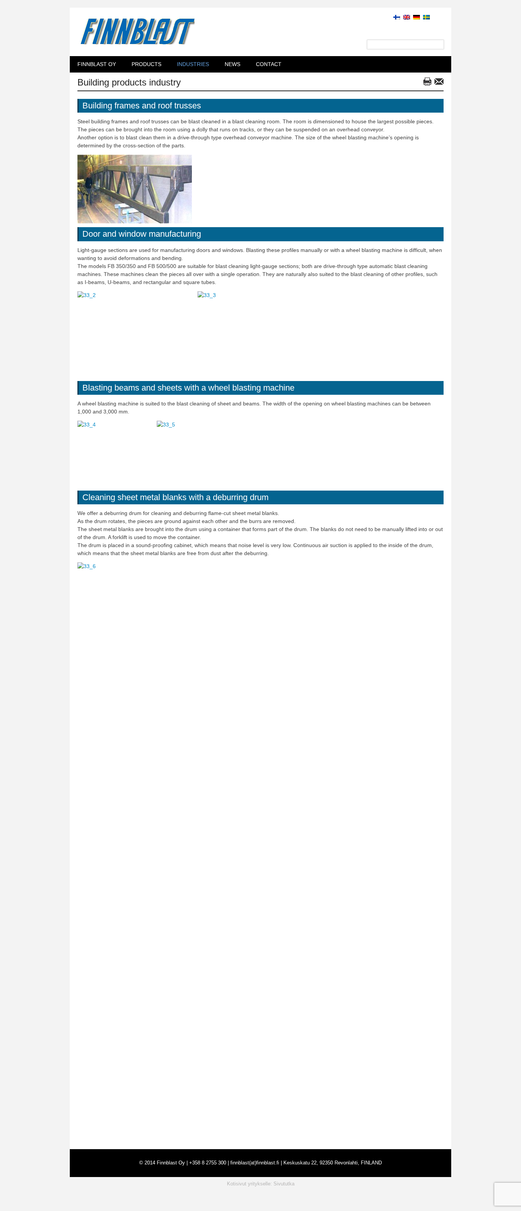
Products (146, 64)
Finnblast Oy (96, 64)
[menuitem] (395, 16)
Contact (268, 64)
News (232, 64)
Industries (193, 64)
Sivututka (283, 1184)
